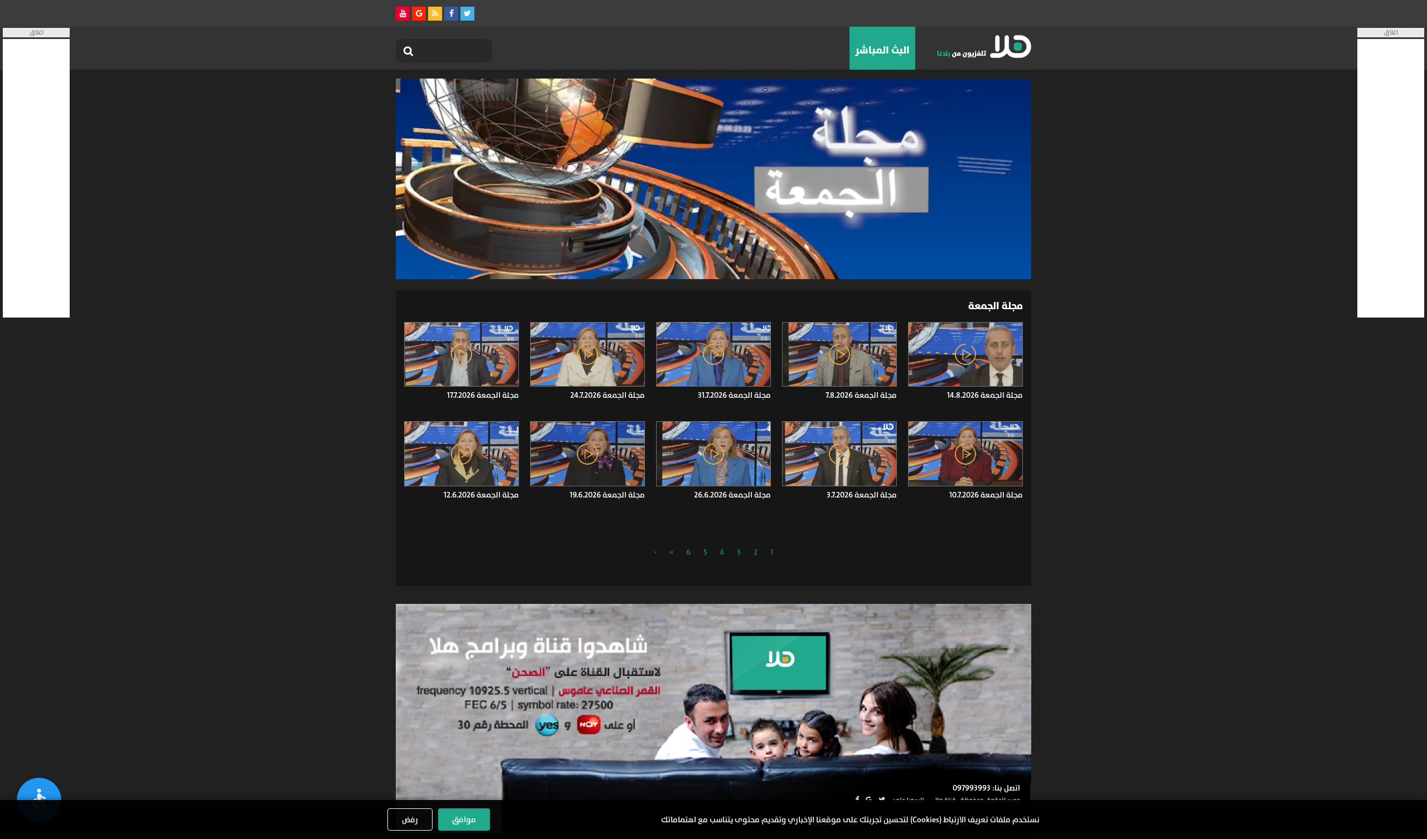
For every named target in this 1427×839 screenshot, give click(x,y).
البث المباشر (882, 50)
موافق (464, 819)
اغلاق (1391, 32)
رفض (410, 819)
